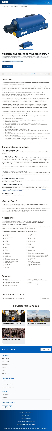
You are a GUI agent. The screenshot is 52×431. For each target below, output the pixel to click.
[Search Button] (45, 2)
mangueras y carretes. (16, 190)
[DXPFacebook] (10, 407)
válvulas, (9, 190)
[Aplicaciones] (33, 72)
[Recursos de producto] (44, 72)
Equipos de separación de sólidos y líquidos (13, 61)
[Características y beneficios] (12, 72)
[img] (26, 45)
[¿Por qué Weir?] (24, 72)
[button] (45, 2)
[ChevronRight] (49, 74)
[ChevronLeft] (3, 74)
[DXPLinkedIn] (3, 407)
